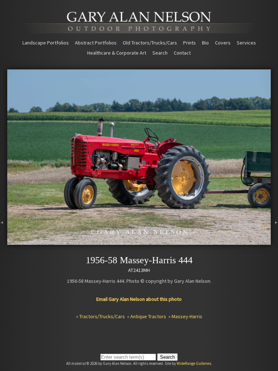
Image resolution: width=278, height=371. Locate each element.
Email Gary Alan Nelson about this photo (139, 299)
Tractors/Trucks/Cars (102, 316)
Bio (205, 42)
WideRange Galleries (194, 363)
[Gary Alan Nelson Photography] (139, 30)
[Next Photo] (274, 241)
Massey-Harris (187, 316)
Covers (223, 42)
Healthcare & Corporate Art (116, 53)
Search (160, 53)
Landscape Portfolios (45, 42)
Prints (189, 42)
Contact (182, 53)
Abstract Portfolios (96, 42)
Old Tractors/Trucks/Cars (150, 42)
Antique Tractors (148, 316)
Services (246, 42)
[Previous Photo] (3, 241)
